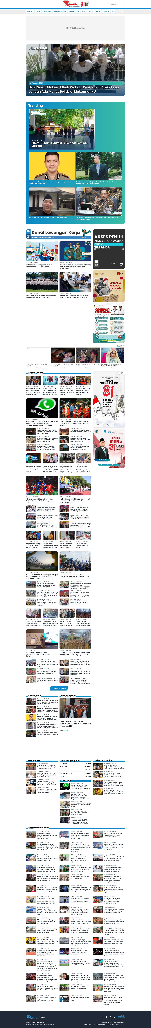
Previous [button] (28, 70)
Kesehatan (106, 11)
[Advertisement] (7, 38)
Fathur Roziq (36, 111)
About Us (110, 1022)
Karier (122, 1024)
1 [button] (70, 98)
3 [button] (75, 98)
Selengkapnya (60, 688)
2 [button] (73, 98)
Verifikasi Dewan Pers (118, 1022)
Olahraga (114, 11)
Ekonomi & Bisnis (86, 11)
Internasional (47, 11)
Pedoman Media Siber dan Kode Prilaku (94, 1024)
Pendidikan (97, 11)
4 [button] (78, 98)
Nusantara (30, 11)
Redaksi (104, 1022)
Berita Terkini (35, 372)
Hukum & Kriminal (74, 11)
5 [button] (81, 98)
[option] (75, 70)
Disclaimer (108, 1024)
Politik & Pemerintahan (60, 11)
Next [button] (123, 70)
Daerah (38, 11)
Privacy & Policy (116, 1024)
